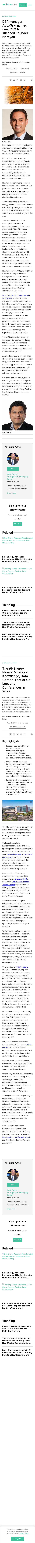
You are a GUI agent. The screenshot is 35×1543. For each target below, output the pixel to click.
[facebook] (10, 80)
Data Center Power (9, 663)
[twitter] (17, 80)
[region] (17, 1534)
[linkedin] (14, 80)
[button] (3, 5)
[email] (24, 80)
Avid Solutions (22, 967)
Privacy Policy (24, 1533)
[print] (32, 80)
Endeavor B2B (21, 879)
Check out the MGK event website (16, 1137)
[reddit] (21, 80)
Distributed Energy (9, 16)
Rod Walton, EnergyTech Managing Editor (17, 476)
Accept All (17, 1539)
